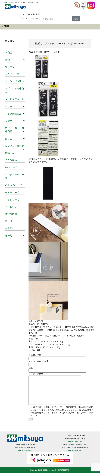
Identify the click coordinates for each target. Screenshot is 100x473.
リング (8, 120)
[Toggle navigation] (50, 26)
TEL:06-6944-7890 (75, 450)
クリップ (9, 106)
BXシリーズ (11, 167)
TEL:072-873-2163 (75, 441)
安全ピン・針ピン (14, 145)
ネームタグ (11, 206)
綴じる (8, 138)
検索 (76, 18)
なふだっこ (11, 228)
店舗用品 (9, 153)
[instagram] (91, 5)
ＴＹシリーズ (12, 199)
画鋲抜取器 (11, 213)
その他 (8, 235)
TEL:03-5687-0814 (25, 450)
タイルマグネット (14, 99)
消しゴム (9, 221)
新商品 (8, 52)
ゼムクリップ (12, 74)
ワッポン (9, 67)
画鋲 (7, 59)
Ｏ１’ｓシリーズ (13, 185)
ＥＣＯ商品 (11, 160)
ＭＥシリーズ (12, 192)
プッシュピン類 (13, 81)
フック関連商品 (13, 113)
